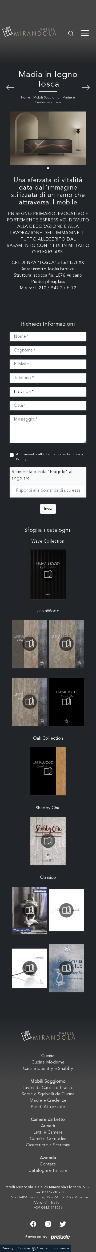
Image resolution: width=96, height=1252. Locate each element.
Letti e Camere (48, 1132)
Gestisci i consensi (53, 1248)
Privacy (8, 1248)
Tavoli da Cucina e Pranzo (48, 1088)
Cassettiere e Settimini (48, 1145)
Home (25, 97)
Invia (48, 509)
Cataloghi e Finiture (48, 1171)
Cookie (24, 1248)
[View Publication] (48, 574)
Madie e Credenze (48, 1101)
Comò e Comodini (48, 1139)
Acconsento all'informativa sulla (49, 457)
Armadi (48, 1126)
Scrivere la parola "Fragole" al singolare (42, 475)
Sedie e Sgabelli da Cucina (48, 1094)
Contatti (48, 1164)
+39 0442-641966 (48, 1208)
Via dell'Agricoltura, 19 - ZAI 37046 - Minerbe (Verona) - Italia (49, 1200)
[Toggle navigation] (85, 32)
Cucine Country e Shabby (48, 1069)
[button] (48, 168)
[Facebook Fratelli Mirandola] (33, 1223)
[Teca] (10, 87)
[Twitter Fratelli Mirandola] (62, 1223)
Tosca (57, 102)
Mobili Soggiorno (46, 97)
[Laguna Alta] (86, 87)
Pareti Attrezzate (48, 1107)
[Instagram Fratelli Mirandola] (48, 1223)
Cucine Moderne (48, 1062)
